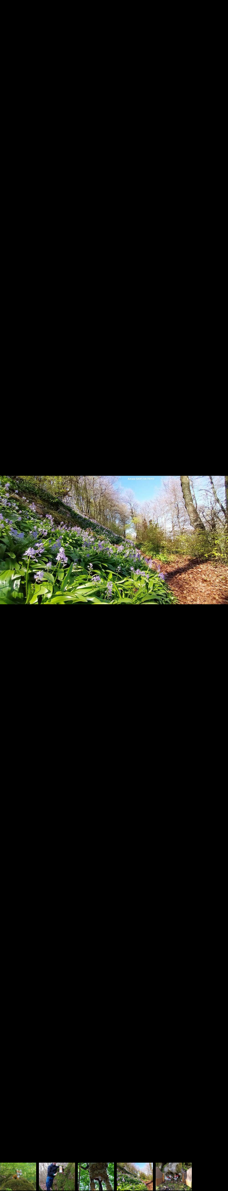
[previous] (9, 587)
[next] (218, 587)
